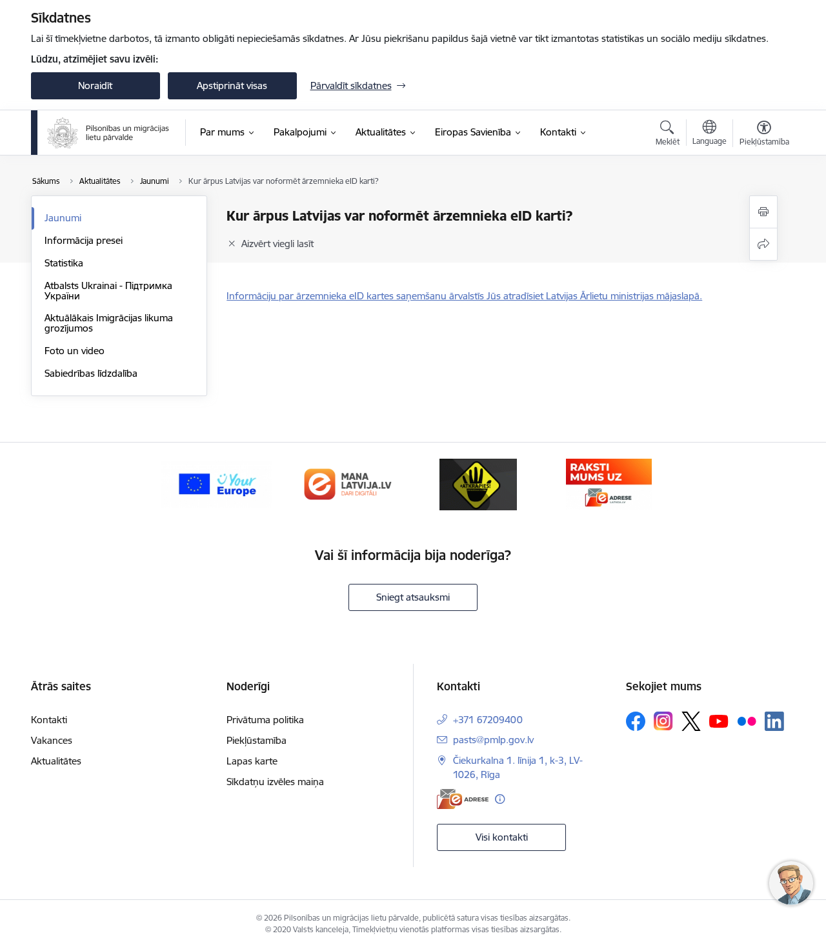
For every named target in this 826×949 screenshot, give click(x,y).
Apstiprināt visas (232, 85)
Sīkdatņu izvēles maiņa (275, 781)
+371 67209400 (488, 720)
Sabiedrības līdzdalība (91, 373)
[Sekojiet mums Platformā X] (691, 721)
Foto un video (75, 351)
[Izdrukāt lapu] (763, 212)
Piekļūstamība (257, 740)
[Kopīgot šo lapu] (763, 244)
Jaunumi (63, 218)
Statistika (64, 263)
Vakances (51, 740)
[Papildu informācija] (500, 799)
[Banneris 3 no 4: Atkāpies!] (478, 483)
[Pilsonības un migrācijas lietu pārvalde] (108, 132)
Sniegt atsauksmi (413, 597)
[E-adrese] (463, 799)
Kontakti (49, 720)
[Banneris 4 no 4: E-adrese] (609, 483)
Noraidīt (95, 85)
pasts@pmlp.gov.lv (493, 740)
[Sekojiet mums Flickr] (746, 720)
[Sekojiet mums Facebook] (635, 721)
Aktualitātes (56, 761)
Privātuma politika (265, 720)
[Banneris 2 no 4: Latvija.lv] (347, 483)
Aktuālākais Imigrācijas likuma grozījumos (109, 323)
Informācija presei (84, 240)
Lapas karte (252, 761)
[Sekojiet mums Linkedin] (774, 721)
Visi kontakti (502, 837)
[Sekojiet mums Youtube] (719, 720)
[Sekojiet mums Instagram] (663, 721)
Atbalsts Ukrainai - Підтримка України (108, 290)
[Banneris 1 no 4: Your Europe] (216, 483)
